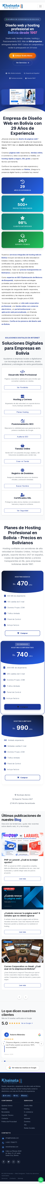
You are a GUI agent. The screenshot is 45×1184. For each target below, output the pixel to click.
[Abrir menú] (40, 6)
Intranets (27, 1118)
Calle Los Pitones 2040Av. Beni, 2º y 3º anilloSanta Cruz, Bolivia (13, 1153)
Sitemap (20, 1178)
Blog (17, 820)
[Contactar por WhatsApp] (40, 1179)
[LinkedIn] (19, 1162)
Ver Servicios (21, 63)
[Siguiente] (26, 997)
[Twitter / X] (9, 1162)
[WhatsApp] (13, 1162)
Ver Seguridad (22, 511)
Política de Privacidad (9, 1121)
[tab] (4, 1061)
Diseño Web (28, 1105)
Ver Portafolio (22, 387)
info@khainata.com (12, 1138)
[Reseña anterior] (4, 1044)
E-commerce (28, 1112)
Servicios (5, 1178)
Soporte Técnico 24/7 (24, 799)
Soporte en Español (32, 73)
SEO (25, 1115)
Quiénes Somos (7, 1105)
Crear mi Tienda (22, 461)
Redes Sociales (29, 1128)
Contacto (5, 1118)
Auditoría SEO (22, 437)
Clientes (4, 1109)
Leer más (22, 879)
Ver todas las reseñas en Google (24, 1068)
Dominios (27, 1121)
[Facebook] (4, 1162)
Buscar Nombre (22, 486)
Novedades (6, 1112)
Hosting (26, 1109)
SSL (25, 1125)
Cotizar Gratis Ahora (23, 56)
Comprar (24, 633)
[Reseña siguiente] (41, 1044)
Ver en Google (26, 1023)
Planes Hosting (22, 412)
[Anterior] (19, 997)
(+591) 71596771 (11, 1142)
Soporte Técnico (7, 1115)
